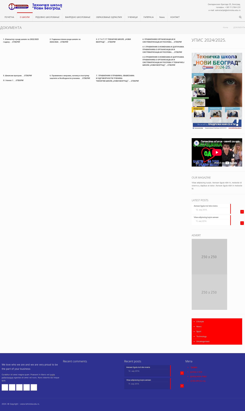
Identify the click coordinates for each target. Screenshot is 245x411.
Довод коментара (198, 376)
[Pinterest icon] (232, 403)
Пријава (193, 367)
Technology (201, 336)
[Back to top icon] (242, 402)
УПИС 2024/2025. (209, 40)
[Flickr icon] (229, 403)
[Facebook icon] (217, 403)
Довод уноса (196, 372)
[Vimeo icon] (223, 403)
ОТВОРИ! (111, 42)
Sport (198, 331)
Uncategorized (202, 341)
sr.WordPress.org (197, 381)
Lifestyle (200, 321)
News (198, 326)
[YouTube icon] (226, 403)
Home (225, 27)
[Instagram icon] (235, 403)
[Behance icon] (237, 403)
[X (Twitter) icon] (220, 403)
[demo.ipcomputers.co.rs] (39, 6)
